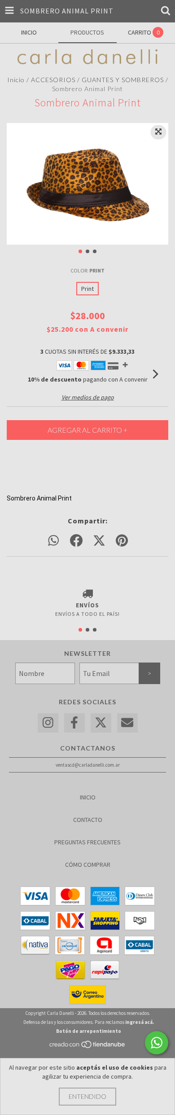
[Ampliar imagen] (158, 132)
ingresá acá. (139, 1022)
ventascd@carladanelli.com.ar (88, 765)
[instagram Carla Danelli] (48, 723)
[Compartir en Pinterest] (122, 541)
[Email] (127, 723)
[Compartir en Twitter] (99, 541)
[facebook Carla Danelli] (74, 723)
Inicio (16, 79)
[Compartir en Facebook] (76, 541)
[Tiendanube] (87, 1047)
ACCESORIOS (53, 79)
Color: (87, 270)
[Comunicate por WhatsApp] (156, 1042)
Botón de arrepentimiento (88, 1031)
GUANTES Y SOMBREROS (123, 79)
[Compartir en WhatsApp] (53, 541)
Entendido (87, 1096)
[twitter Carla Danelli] (101, 723)
